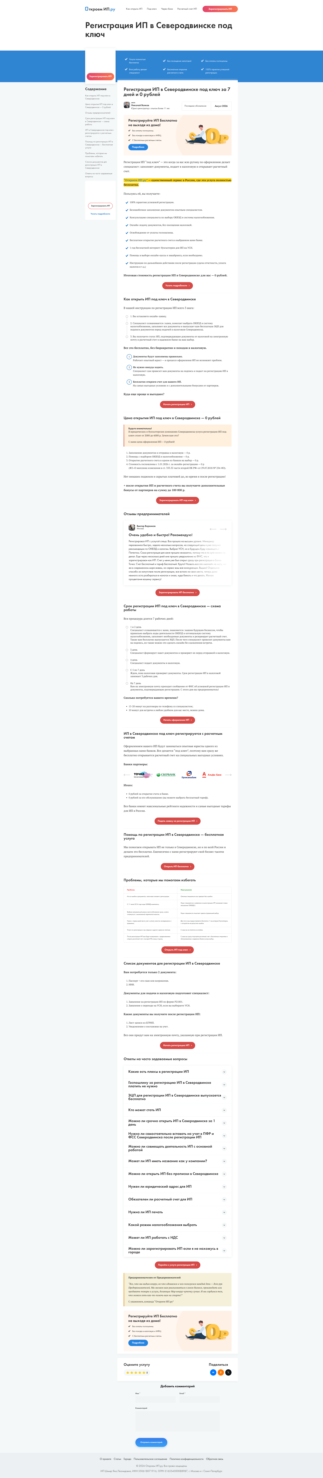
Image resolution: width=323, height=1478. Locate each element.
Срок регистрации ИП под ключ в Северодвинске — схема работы (100, 122)
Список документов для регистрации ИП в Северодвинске (96, 165)
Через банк (167, 9)
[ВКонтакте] (213, 1372)
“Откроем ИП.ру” (136, 180)
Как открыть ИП (134, 9)
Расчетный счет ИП (187, 9)
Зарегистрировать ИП (220, 9)
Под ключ (152, 9)
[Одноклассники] (221, 1372)
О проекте (105, 1459)
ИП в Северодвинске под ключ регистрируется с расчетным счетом (99, 133)
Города (127, 1459)
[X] (228, 1372)
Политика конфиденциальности (187, 1459)
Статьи (117, 1459)
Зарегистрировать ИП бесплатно (176, 592)
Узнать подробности (100, 214)
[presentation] (213, 529)
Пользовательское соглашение (150, 1459)
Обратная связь (214, 1459)
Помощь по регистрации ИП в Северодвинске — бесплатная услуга (99, 145)
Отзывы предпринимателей (97, 113)
